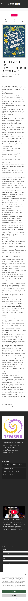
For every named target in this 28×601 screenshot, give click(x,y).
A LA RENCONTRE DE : (8, 474)
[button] (25, 574)
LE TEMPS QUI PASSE (8, 469)
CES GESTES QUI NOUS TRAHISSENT (12, 471)
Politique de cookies (13, 599)
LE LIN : (5, 477)
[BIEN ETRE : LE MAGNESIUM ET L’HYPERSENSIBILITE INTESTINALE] (14, 41)
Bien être (15, 75)
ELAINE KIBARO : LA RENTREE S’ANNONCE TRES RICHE (13, 465)
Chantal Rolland (6, 75)
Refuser (14, 595)
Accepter (14, 591)
